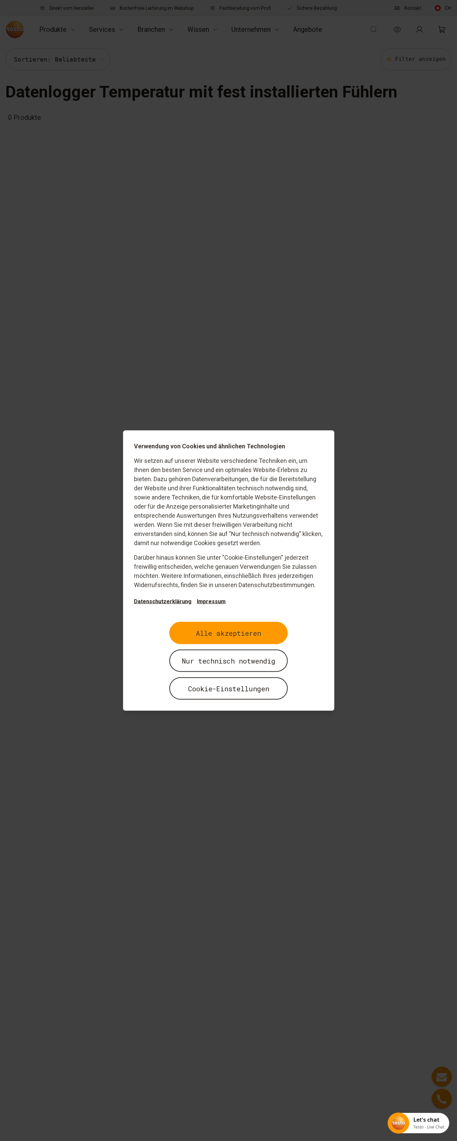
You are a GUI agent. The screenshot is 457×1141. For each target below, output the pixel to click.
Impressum (211, 601)
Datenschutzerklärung (162, 601)
